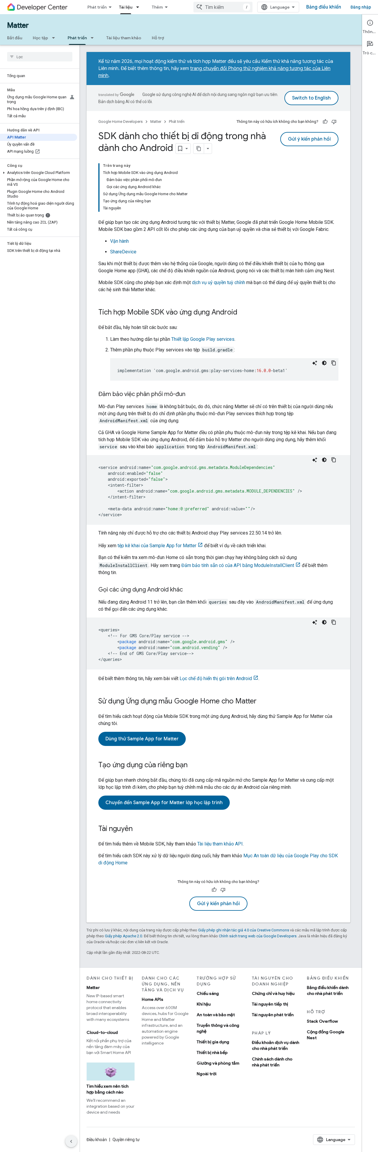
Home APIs (152, 999)
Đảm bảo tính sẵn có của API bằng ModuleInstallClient (237, 565)
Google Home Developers (120, 121)
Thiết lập (202, 339)
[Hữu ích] (325, 121)
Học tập (40, 37)
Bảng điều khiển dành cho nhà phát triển (327, 990)
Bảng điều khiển (323, 7)
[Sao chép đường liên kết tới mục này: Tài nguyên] (138, 829)
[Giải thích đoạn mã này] (315, 363)
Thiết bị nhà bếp (212, 1052)
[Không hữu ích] (334, 121)
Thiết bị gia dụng (213, 1042)
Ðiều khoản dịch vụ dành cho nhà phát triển (275, 1045)
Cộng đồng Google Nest (325, 1034)
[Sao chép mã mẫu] (333, 363)
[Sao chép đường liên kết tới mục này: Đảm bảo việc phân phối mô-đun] (191, 394)
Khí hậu (204, 1004)
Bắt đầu (14, 37)
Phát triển (97, 7)
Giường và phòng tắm (218, 1063)
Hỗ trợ (158, 37)
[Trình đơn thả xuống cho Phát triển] (94, 38)
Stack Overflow (322, 1021)
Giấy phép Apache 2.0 (123, 936)
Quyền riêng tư (126, 1139)
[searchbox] (39, 56)
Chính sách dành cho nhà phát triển (272, 1062)
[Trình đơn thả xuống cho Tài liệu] (139, 7)
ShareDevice (123, 252)
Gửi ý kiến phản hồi (309, 139)
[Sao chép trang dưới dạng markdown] (198, 149)
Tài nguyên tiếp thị (270, 1004)
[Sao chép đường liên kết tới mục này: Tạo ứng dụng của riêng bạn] (193, 765)
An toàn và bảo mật (216, 1014)
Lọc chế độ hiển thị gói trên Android (216, 678)
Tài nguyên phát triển (273, 1014)
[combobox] (222, 7)
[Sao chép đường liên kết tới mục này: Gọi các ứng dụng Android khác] (189, 590)
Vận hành (119, 241)
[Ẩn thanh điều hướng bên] (71, 1141)
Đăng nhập (361, 7)
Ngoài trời (206, 1073)
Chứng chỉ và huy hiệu (273, 993)
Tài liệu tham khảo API (220, 844)
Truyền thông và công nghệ (218, 1028)
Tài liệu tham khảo (123, 37)
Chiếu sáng (208, 993)
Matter (18, 25)
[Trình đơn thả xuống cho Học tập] (55, 38)
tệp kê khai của (157, 545)
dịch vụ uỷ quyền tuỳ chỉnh (218, 282)
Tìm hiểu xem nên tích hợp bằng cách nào (107, 1089)
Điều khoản (97, 1139)
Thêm (157, 7)
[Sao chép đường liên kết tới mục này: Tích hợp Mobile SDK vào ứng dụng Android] (243, 312)
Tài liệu (125, 7)
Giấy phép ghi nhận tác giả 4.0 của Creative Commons (243, 930)
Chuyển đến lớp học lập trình (164, 803)
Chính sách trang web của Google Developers (257, 936)
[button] (38, 172)
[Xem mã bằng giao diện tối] (324, 363)
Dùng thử (142, 739)
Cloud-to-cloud (102, 1032)
